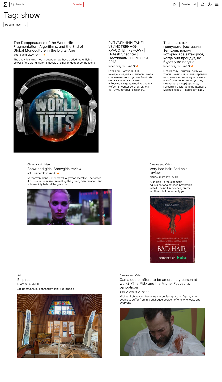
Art (19, 275)
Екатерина (24, 284)
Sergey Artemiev (130, 291)
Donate (77, 4)
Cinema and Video (38, 164)
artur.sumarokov (24, 54)
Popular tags (13, 24)
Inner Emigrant (117, 66)
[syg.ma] (5, 4)
